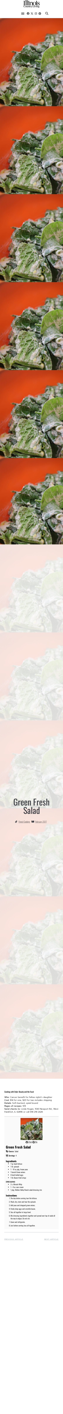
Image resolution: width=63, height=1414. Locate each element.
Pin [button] (36, 1142)
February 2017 (41, 821)
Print (30, 1142)
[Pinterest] (39, 13)
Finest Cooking (24, 821)
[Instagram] (36, 13)
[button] (22, 13)
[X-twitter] (32, 13)
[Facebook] (28, 13)
